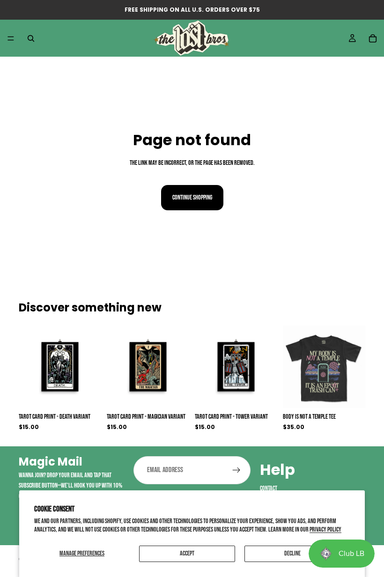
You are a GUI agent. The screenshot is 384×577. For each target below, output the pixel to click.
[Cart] (372, 38)
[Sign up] (236, 470)
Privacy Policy (325, 529)
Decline (292, 553)
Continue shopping (192, 197)
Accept (187, 553)
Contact (268, 488)
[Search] (31, 38)
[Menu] (11, 38)
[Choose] (86, 393)
